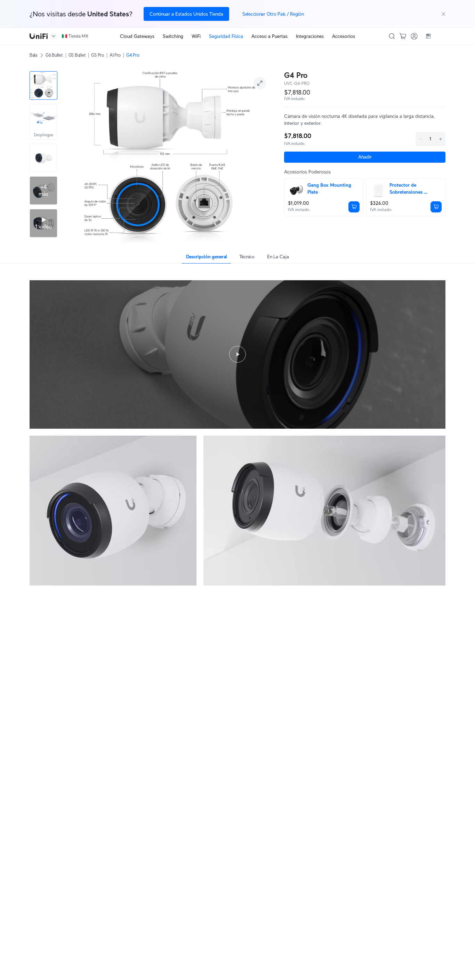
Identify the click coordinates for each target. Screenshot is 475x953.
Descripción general (206, 256)
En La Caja (278, 256)
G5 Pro (97, 55)
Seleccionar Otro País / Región (273, 14)
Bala (33, 55)
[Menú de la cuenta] (414, 36)
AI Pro (115, 55)
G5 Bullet (77, 55)
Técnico (247, 256)
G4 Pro (132, 55)
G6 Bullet (54, 55)
